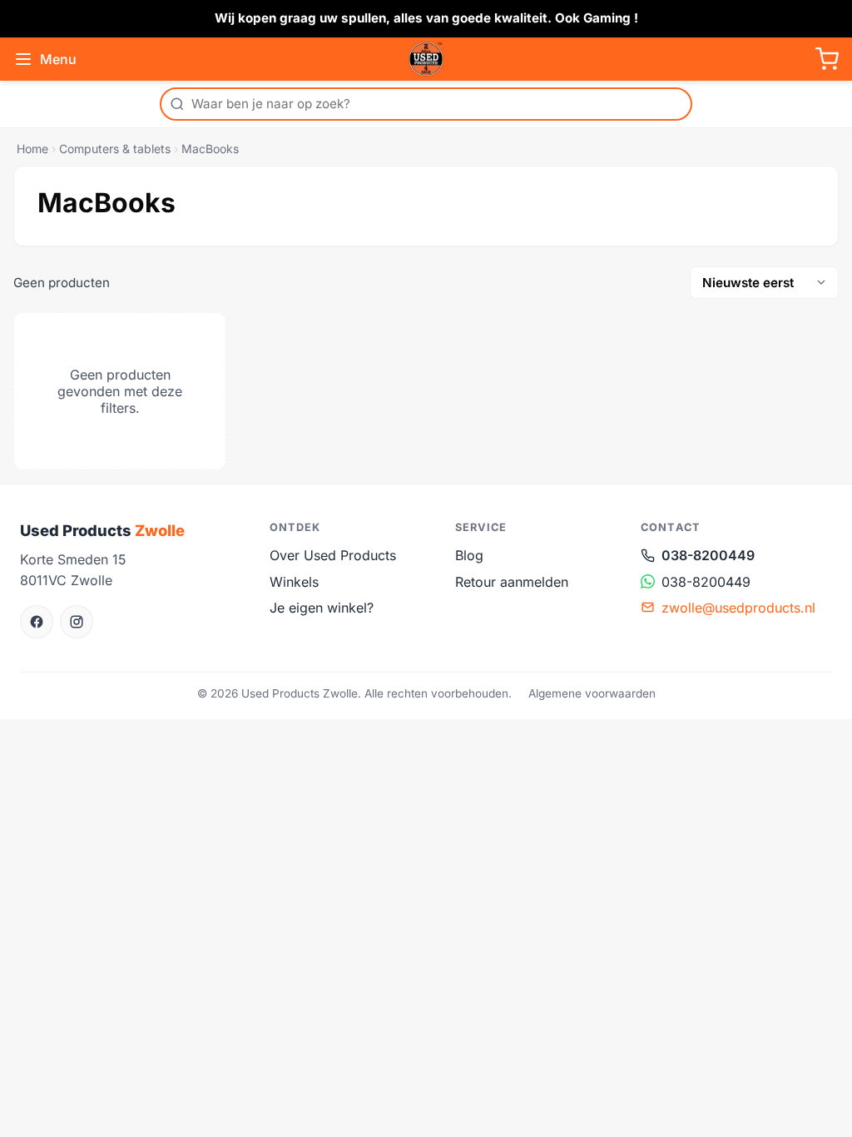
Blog (469, 555)
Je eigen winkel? (322, 607)
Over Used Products (333, 555)
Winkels (294, 581)
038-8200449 (708, 555)
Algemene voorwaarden (592, 693)
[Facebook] (36, 621)
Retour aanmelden (511, 581)
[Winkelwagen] (827, 59)
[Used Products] (426, 59)
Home (32, 149)
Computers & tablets (115, 149)
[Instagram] (76, 621)
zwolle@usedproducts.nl (738, 607)
